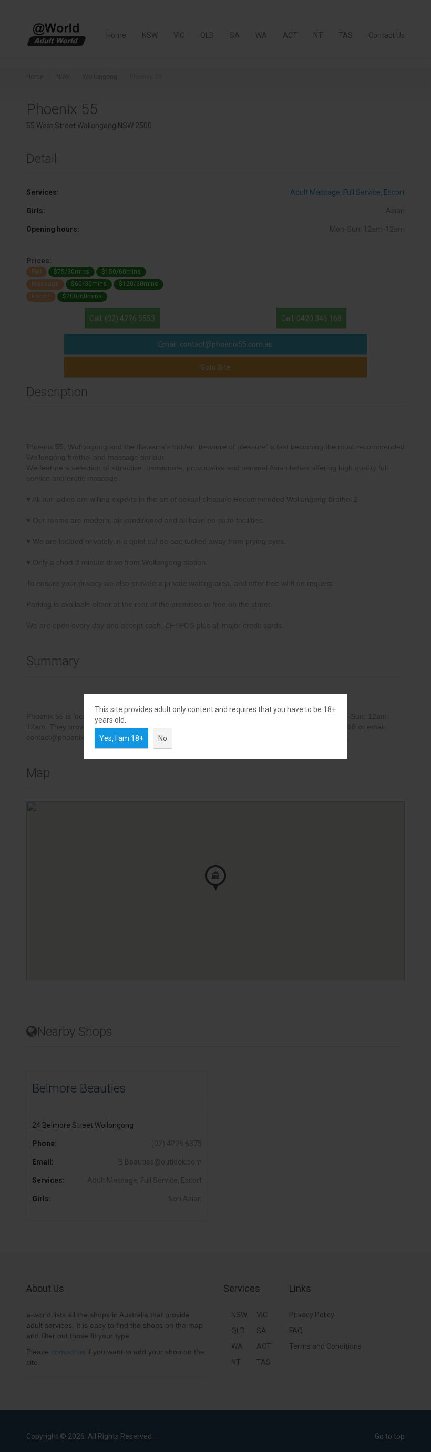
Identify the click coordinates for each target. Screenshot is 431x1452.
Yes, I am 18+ (121, 738)
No (162, 738)
